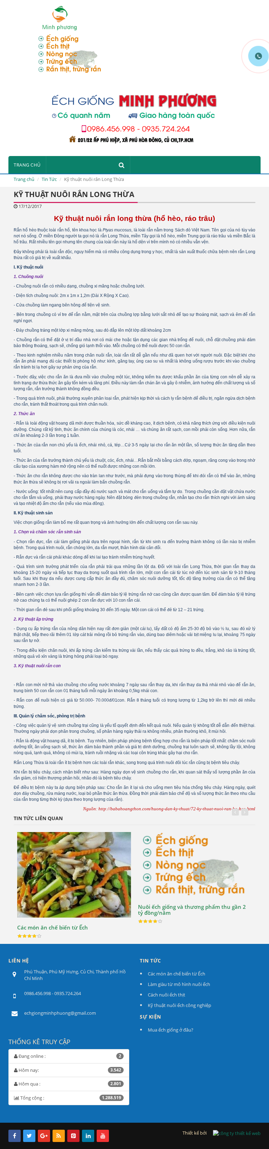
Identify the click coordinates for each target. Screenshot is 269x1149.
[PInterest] (73, 1136)
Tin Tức (49, 179)
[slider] (29, 936)
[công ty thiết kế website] (237, 1133)
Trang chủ (27, 165)
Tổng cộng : (70, 1098)
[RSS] (59, 1136)
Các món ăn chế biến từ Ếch (52, 927)
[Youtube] (103, 1136)
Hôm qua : (69, 1084)
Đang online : (69, 1056)
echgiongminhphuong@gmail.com (60, 1013)
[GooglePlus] (44, 1136)
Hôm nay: (69, 1070)
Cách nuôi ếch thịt (166, 995)
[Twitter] (29, 1136)
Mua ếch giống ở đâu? (170, 1030)
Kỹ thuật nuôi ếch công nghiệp (179, 1005)
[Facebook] (14, 1136)
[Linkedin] (88, 1136)
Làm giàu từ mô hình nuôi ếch (179, 984)
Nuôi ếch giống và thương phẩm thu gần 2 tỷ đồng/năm (192, 909)
